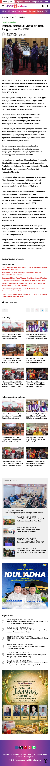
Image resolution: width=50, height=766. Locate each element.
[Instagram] (30, 748)
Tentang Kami (29, 757)
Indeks (23, 754)
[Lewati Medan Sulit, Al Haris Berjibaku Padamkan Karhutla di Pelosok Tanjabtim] (9, 520)
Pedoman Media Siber (11, 754)
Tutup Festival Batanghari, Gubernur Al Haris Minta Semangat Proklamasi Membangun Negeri (24, 295)
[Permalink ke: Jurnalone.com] (3, 34)
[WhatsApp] (34, 748)
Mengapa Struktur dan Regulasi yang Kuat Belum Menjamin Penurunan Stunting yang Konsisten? (23, 284)
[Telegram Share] (42, 310)
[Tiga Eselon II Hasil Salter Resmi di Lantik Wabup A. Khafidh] (9, 531)
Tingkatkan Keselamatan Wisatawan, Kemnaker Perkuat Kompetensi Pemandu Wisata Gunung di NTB (27, 664)
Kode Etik (31, 754)
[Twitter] (21, 748)
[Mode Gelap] (43, 6)
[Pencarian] (47, 6)
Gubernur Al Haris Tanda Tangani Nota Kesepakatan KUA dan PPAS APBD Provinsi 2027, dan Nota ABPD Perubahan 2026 (24, 279)
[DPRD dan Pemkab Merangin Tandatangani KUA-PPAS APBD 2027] (9, 541)
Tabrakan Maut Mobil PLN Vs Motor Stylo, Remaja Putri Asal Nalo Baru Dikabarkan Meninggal (27, 622)
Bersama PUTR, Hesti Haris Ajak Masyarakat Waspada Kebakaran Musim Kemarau (21, 274)
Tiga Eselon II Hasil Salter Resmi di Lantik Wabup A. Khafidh (29, 530)
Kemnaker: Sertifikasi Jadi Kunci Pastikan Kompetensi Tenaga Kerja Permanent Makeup (26, 656)
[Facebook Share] (28, 310)
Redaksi (19, 757)
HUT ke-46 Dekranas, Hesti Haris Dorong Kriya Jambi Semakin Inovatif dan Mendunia (24, 268)
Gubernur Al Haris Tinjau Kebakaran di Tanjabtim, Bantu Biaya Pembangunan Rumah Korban (31, 552)
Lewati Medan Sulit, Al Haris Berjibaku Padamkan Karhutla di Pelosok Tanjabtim (31, 520)
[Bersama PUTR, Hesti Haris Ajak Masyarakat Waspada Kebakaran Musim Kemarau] (37, 326)
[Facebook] (17, 748)
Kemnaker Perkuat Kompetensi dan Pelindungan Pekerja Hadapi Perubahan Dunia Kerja (27, 631)
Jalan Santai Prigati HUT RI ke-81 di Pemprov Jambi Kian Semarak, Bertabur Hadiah (23, 290)
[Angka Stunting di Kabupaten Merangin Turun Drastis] (25, 496)
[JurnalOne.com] (16, 6)
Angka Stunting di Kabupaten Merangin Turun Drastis (23, 513)
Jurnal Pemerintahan (9, 22)
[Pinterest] (25, 748)
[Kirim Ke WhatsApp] (46, 310)
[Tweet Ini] (32, 310)
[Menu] (3, 6)
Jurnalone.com (11, 33)
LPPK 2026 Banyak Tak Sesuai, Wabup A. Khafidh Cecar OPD (27, 639)
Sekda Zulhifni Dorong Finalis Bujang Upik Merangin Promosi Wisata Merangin (26, 647)
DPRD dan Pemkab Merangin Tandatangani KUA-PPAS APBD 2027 (30, 541)
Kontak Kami (42, 754)
